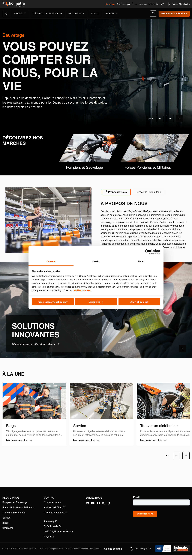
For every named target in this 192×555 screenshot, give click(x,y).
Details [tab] (96, 261)
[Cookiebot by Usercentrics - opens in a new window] (147, 251)
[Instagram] (103, 503)
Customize (94, 301)
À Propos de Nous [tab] (116, 192)
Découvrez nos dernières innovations (33, 344)
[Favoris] (162, 4)
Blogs (5, 523)
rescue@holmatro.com (56, 512)
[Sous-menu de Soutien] (116, 13)
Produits (18, 13)
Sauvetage (110, 4)
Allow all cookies (139, 301)
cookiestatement (82, 290)
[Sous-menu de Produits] (25, 13)
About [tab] (141, 261)
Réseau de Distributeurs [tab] (148, 192)
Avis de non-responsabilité (51, 548)
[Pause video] (182, 348)
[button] (147, 118)
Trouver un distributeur (174, 13)
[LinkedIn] (87, 503)
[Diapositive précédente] (160, 118)
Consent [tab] (51, 261)
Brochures (7, 528)
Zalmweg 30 (50, 521)
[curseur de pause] (179, 118)
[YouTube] (93, 503)
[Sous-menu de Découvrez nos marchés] (61, 13)
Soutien (109, 13)
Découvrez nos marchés (45, 13)
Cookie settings (113, 548)
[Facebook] (98, 503)
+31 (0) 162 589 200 (54, 507)
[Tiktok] (109, 503)
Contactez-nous (52, 502)
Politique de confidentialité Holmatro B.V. (83, 548)
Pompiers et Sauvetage (14, 502)
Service (95, 13)
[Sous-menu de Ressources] (84, 13)
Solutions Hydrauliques (127, 4)
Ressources (74, 13)
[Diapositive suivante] (169, 118)
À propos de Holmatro (149, 4)
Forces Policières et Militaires (18, 507)
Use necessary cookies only (53, 301)
